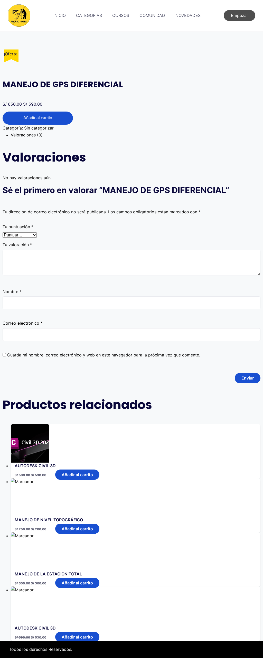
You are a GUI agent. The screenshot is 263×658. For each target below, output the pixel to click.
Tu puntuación (18, 226)
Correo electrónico (23, 323)
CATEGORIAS (89, 15)
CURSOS (120, 15)
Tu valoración (17, 244)
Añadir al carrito (37, 118)
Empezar (239, 15)
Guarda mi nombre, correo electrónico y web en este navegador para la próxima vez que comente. (103, 354)
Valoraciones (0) (27, 134)
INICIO (59, 15)
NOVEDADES (188, 15)
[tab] (135, 135)
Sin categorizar (39, 128)
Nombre (12, 291)
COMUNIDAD (152, 15)
